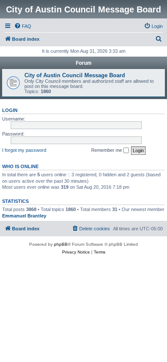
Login (10, 110)
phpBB (61, 244)
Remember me (107, 150)
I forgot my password (24, 150)
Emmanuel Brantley (24, 215)
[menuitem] (22, 26)
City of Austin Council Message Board (74, 75)
